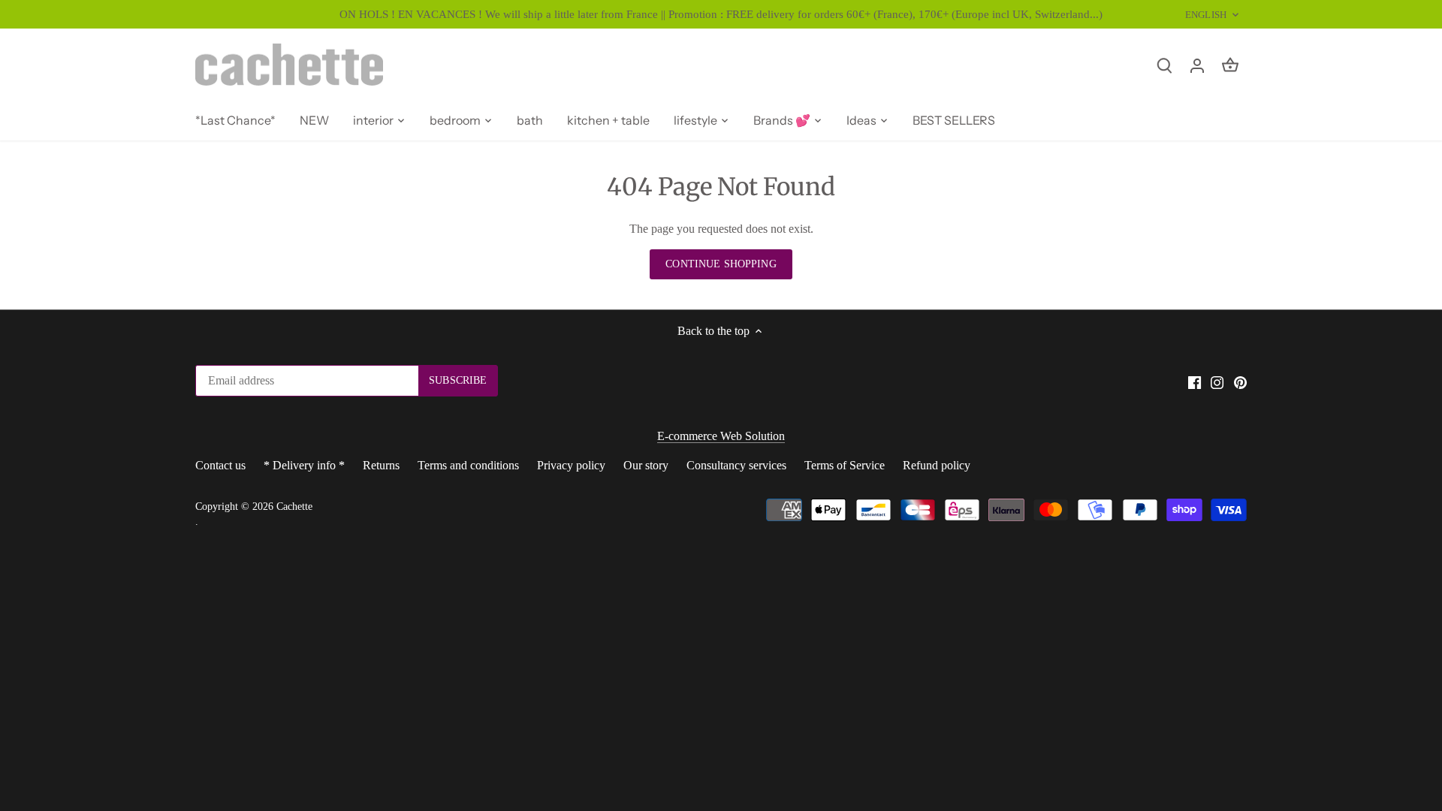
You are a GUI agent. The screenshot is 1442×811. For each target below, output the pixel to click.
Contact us (220, 465)
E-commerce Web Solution (721, 436)
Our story (645, 465)
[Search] (1164, 64)
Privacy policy (571, 465)
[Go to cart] (1230, 64)
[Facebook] (1194, 381)
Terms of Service (844, 465)
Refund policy (936, 465)
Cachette (294, 506)
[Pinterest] (1240, 381)
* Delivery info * (304, 465)
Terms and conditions (468, 465)
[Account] (1197, 64)
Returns (381, 465)
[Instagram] (1217, 381)
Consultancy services (736, 465)
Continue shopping (720, 264)
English (1205, 14)
